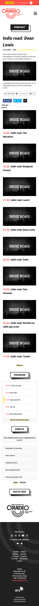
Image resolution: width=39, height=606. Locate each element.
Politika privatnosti (20, 601)
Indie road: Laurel (20, 200)
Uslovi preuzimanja (19, 599)
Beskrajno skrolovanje (14, 448)
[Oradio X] (27, 536)
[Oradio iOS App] (21, 544)
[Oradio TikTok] (12, 536)
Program (19, 374)
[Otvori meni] (35, 13)
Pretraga (14, 559)
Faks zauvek (10, 455)
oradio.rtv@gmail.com (19, 580)
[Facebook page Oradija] (19, 536)
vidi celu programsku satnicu (19, 420)
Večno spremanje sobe (14, 477)
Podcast (24, 556)
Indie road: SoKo (19, 259)
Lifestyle (23, 554)
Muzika (15, 554)
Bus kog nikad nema (13, 470)
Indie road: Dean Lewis (23, 229)
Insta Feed (19, 491)
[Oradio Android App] (18, 544)
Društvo (16, 552)
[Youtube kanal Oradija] (23, 536)
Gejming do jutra (11, 463)
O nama (19, 561)
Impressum (24, 559)
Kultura (23, 552)
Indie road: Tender (20, 356)
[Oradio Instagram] (16, 536)
